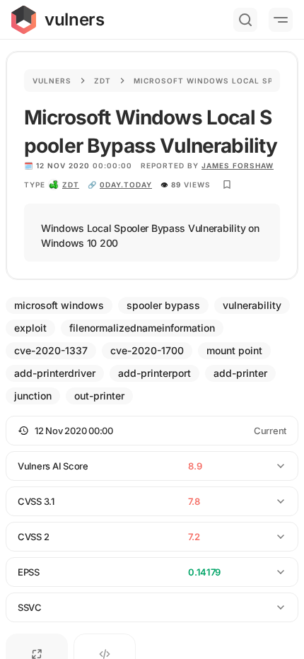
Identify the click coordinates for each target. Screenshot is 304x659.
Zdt (102, 80)
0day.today (126, 184)
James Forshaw (237, 165)
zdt (70, 184)
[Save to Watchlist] (227, 184)
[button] (152, 430)
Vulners (52, 80)
